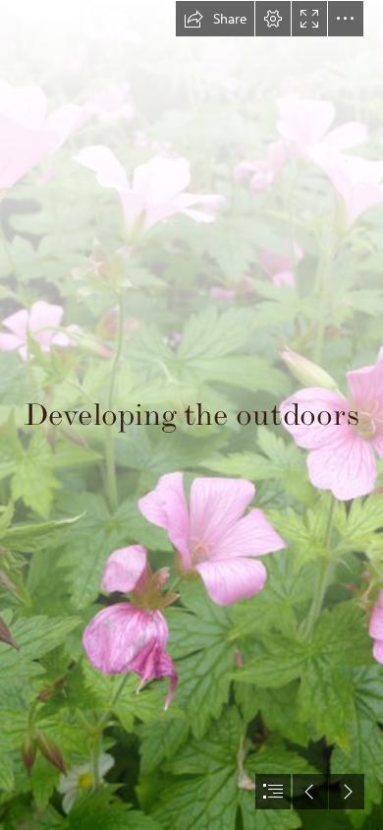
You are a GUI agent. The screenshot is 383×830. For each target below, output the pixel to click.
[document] (191, 415)
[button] (215, 18)
